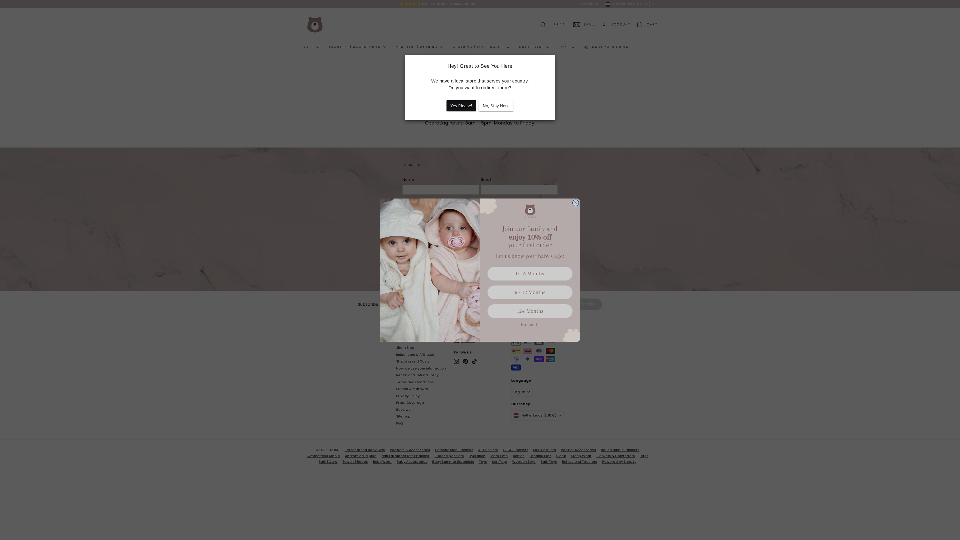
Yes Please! (461, 105)
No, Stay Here (496, 105)
